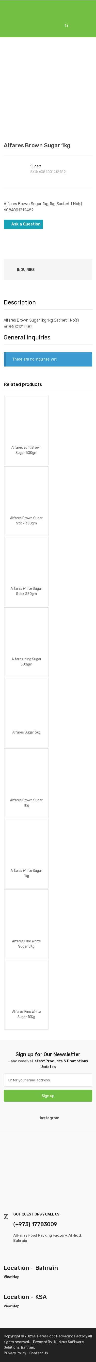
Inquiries (26, 269)
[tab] (26, 269)
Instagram (49, 1118)
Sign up (48, 1096)
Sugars (35, 166)
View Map (11, 1277)
